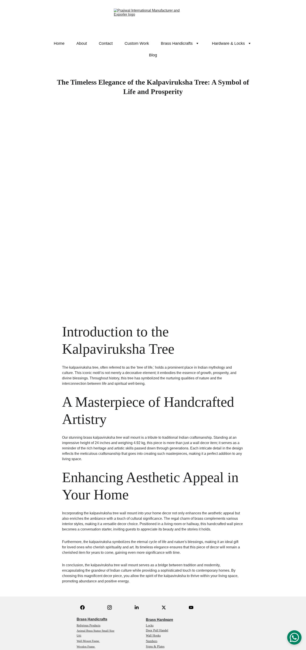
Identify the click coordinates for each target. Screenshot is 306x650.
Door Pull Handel (157, 630)
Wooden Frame (86, 646)
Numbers (151, 641)
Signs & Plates (155, 646)
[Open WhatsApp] (294, 637)
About (81, 43)
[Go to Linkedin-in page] (136, 607)
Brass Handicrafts (92, 619)
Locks (149, 625)
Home (59, 43)
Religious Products (88, 625)
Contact (106, 43)
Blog (153, 55)
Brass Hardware (159, 620)
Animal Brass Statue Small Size (95, 630)
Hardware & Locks (228, 43)
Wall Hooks (153, 635)
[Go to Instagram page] (109, 607)
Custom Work (137, 43)
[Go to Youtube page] (191, 607)
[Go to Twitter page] (164, 607)
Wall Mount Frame (88, 641)
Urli (79, 635)
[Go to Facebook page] (82, 607)
